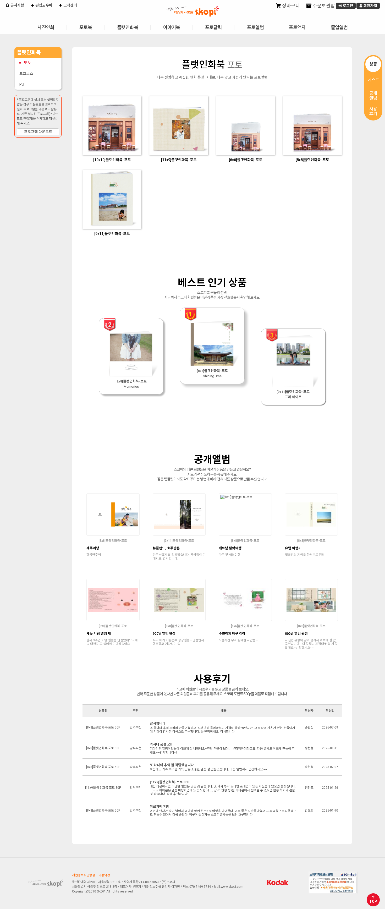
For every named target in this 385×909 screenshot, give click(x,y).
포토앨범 (255, 27)
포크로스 (26, 74)
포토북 (85, 27)
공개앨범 (373, 96)
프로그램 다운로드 (38, 132)
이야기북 (171, 27)
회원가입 (370, 6)
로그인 (347, 6)
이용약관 (104, 875)
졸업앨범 (339, 27)
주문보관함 (323, 5)
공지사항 (17, 5)
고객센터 (70, 5)
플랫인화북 (127, 27)
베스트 (373, 79)
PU (21, 84)
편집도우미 (43, 5)
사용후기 (373, 111)
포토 (27, 62)
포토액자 (297, 27)
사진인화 (45, 27)
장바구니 (290, 5)
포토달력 (213, 27)
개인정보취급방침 (83, 875)
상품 (373, 64)
